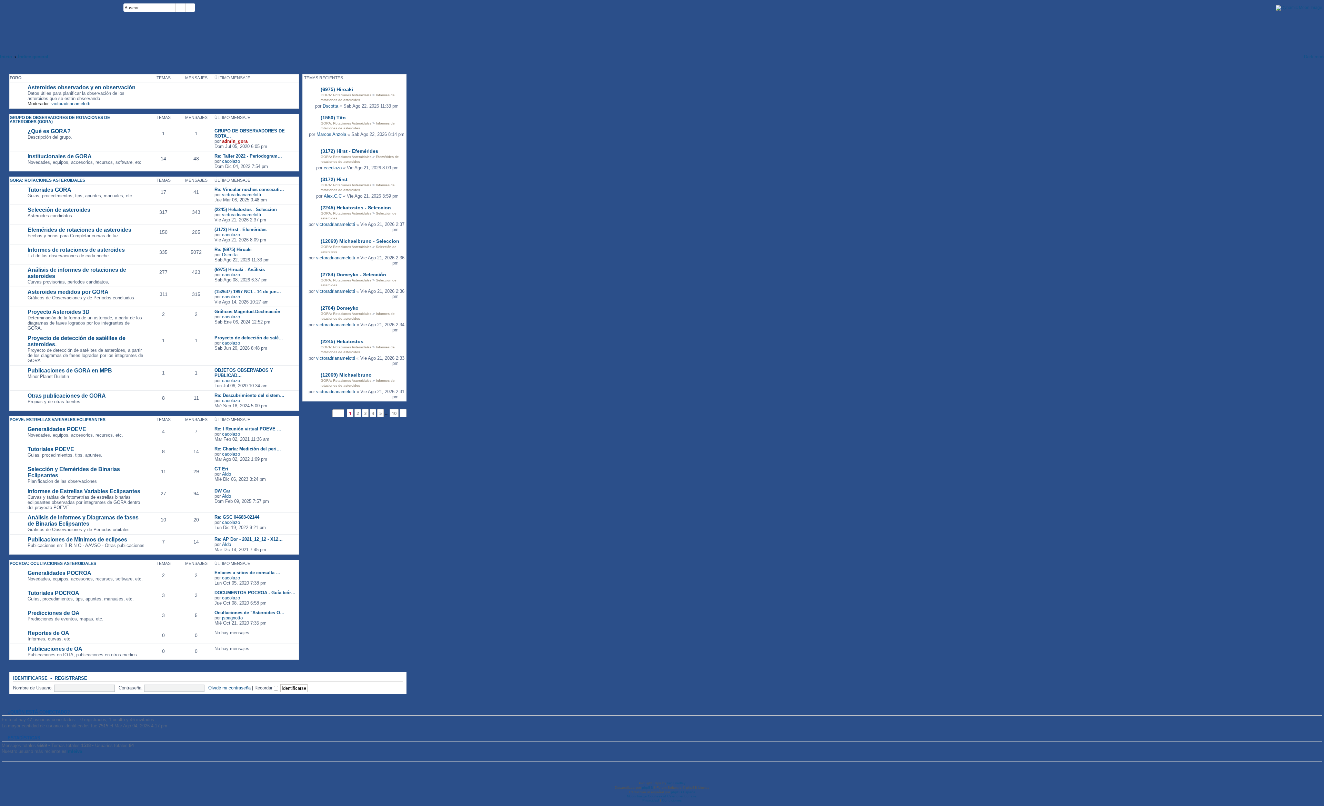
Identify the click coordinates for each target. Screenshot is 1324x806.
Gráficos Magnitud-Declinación (247, 311)
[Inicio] (61, 23)
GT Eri (221, 468)
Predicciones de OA (54, 613)
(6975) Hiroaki (337, 89)
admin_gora (235, 141)
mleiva (75, 751)
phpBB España (683, 792)
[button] (338, 413)
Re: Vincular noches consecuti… (249, 189)
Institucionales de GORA (60, 156)
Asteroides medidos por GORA (68, 292)
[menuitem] (198, 9)
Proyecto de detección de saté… (248, 337)
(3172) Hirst (334, 179)
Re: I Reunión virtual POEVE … (247, 428)
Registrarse (71, 678)
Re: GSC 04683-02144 (236, 517)
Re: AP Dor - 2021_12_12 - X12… (248, 539)
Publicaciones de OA (55, 649)
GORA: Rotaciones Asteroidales (346, 95)
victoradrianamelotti (335, 224)
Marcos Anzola (331, 134)
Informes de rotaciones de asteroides (76, 250)
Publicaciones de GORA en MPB (70, 371)
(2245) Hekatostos (342, 341)
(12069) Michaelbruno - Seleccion (360, 241)
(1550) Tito (333, 117)
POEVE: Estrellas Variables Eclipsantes (58, 419)
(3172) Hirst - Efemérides (349, 151)
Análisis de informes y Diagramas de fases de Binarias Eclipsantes (83, 521)
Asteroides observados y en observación (82, 87)
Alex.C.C (333, 196)
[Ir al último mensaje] (402, 106)
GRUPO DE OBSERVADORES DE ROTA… (249, 133)
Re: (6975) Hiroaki (233, 249)
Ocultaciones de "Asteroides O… (249, 612)
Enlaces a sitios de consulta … (247, 572)
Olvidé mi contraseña (229, 687)
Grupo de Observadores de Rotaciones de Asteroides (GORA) (60, 119)
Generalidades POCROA (59, 573)
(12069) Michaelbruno (346, 375)
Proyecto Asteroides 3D (59, 312)
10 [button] (394, 413)
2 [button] (358, 413)
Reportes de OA (48, 633)
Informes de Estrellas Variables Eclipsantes (84, 491)
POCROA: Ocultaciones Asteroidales (53, 563)
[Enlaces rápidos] (1290, 57)
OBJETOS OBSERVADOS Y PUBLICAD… (243, 373)
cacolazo (333, 167)
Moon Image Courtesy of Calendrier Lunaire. (662, 796)
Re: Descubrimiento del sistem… (249, 395)
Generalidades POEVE (57, 429)
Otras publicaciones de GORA (67, 396)
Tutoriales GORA (49, 190)
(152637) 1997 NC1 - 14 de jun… (247, 291)
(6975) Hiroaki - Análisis (239, 269)
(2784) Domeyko (340, 308)
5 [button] (380, 413)
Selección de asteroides (59, 210)
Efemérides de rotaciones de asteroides (79, 230)
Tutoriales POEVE (51, 449)
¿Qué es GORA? (49, 131)
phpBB (647, 787)
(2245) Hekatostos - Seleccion (356, 207)
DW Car (222, 491)
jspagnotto (232, 617)
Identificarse (30, 678)
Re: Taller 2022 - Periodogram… (248, 156)
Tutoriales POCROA (53, 593)
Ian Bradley (676, 783)
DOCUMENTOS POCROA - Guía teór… (254, 592)
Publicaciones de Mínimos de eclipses (77, 540)
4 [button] (373, 413)
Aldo (226, 474)
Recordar (264, 687)
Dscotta (330, 106)
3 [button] (365, 413)
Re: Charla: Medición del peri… (247, 448)
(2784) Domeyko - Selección (353, 274)
